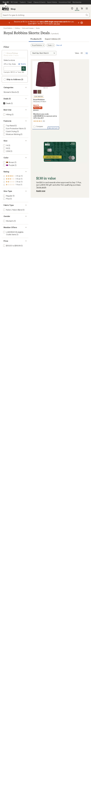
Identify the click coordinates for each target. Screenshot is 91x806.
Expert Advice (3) (52, 39)
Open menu (87, 8)
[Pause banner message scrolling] (81, 22)
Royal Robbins (8, 28)
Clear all (59, 45)
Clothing (17, 28)
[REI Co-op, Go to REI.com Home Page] (5, 8)
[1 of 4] (44, 88)
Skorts (38, 28)
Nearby (23, 64)
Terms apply (41, 187)
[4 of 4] (47, 88)
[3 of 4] (46, 88)
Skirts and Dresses (28, 28)
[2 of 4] (45, 88)
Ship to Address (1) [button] (14, 79)
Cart (82, 8)
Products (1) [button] (36, 39)
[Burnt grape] (35, 92)
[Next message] (78, 22)
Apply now (40, 191)
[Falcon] (39, 92)
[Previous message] (9, 22)
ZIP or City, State (10, 64)
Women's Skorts (10, 92)
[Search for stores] (23, 68)
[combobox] (45, 15)
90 (87, 53)
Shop (13, 9)
